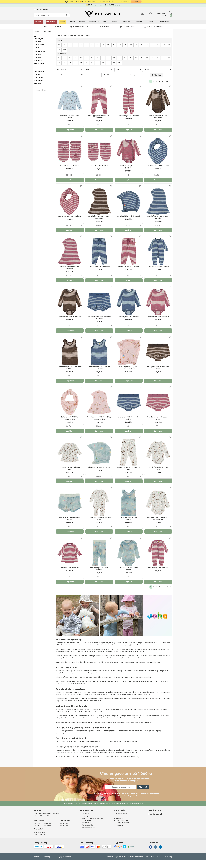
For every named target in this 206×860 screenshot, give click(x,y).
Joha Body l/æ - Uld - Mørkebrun (69, 316)
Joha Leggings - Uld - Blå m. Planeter (99, 569)
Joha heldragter (39, 71)
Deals (62, 22)
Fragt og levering (88, 816)
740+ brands (105, 26)
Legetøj (151, 22)
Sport (114, 22)
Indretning (164, 22)
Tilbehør (126, 22)
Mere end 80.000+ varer (155, 26)
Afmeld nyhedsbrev (123, 823)
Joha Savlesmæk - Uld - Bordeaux (69, 216)
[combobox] (70, 125)
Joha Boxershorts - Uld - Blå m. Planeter (69, 518)
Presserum (120, 818)
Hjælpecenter (86, 823)
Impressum (139, 857)
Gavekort (119, 825)
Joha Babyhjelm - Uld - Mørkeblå (128, 216)
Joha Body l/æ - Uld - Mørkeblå (128, 316)
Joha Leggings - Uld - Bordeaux (128, 266)
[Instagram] (155, 847)
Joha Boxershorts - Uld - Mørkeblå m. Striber (99, 318)
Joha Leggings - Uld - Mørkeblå (99, 266)
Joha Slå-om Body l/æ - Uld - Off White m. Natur (158, 518)
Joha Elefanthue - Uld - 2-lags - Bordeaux (69, 267)
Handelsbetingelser (114, 857)
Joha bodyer (38, 57)
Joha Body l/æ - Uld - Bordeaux (158, 316)
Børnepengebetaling (89, 827)
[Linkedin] (160, 847)
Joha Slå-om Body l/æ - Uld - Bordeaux (128, 167)
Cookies (158, 857)
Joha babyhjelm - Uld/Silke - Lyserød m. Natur (128, 368)
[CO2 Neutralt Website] (131, 847)
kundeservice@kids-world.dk (49, 813)
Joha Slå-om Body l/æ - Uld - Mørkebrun (158, 117)
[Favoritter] (81, 86)
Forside (36, 31)
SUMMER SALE (51, 22)
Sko (104, 22)
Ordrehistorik (86, 820)
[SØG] (67, 15)
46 (167, 81)
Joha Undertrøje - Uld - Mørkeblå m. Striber (99, 368)
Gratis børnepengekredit (81, 26)
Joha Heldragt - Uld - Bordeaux (128, 116)
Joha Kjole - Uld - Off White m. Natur (69, 468)
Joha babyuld (38, 39)
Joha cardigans (39, 63)
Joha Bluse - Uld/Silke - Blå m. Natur (69, 117)
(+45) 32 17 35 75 (46, 816)
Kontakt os (85, 813)
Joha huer (37, 74)
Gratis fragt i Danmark (53, 26)
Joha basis (37, 41)
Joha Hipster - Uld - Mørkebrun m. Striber (158, 368)
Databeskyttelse (128, 857)
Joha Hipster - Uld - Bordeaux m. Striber (158, 418)
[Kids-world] (103, 14)
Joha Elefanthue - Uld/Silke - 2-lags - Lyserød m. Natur (99, 418)
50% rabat (38, 22)
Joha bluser (38, 54)
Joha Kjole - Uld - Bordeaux (69, 568)
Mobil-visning (167, 857)
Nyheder (72, 22)
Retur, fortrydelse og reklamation (93, 818)
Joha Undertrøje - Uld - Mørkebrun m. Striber (70, 368)
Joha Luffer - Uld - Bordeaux (69, 166)
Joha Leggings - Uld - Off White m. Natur (128, 468)
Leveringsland (149, 857)
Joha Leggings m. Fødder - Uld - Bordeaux (99, 117)
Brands (82, 22)
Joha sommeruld (39, 44)
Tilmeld (143, 787)
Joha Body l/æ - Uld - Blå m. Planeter (128, 569)
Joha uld (37, 47)
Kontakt (38, 810)
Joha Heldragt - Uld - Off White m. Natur (99, 518)
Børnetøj (93, 22)
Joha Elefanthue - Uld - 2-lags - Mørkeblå (158, 217)
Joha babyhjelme (39, 51)
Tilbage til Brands (41, 90)
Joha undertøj (38, 86)
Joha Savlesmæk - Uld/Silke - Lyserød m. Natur (70, 418)
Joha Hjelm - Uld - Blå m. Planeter (99, 467)
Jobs (118, 816)
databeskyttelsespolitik (134, 803)
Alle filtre (157, 75)
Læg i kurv (70, 130)
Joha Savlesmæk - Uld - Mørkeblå (158, 166)
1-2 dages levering (128, 26)
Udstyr (139, 22)
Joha (49, 31)
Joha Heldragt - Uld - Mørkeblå (158, 266)
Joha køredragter (39, 77)
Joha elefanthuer (39, 66)
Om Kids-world (121, 813)
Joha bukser (38, 60)
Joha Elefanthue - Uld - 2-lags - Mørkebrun (99, 217)
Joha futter (37, 69)
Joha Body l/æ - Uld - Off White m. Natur (158, 468)
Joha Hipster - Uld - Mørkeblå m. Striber (128, 418)
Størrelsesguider (87, 825)
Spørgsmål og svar (122, 820)
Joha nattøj (37, 83)
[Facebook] (150, 847)
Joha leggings (38, 80)
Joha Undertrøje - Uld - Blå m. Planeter (128, 518)
